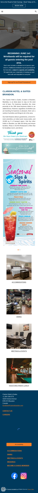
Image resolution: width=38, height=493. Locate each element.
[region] (19, 4)
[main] (19, 63)
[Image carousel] (19, 204)
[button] (2, 11)
